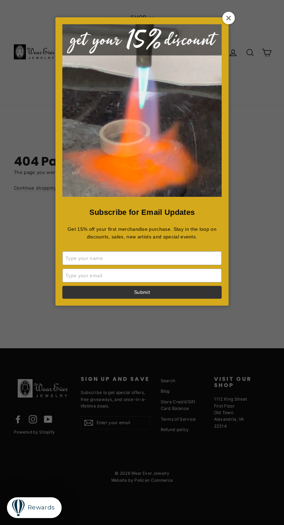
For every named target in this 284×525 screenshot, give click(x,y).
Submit (142, 292)
